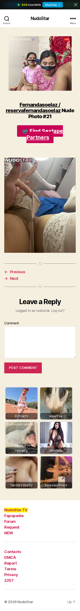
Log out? (57, 310)
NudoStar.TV (16, 510)
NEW (8, 533)
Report (10, 563)
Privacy (11, 574)
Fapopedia (14, 515)
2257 (8, 580)
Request (11, 527)
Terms (10, 569)
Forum (10, 521)
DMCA (10, 557)
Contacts (12, 551)
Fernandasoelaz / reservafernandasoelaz (33, 108)
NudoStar (40, 18)
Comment (11, 323)
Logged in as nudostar (32, 310)
